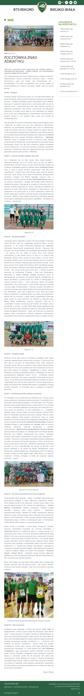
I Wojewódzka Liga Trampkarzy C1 (66, 45)
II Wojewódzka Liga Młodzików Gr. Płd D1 (67, 67)
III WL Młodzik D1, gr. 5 (68, 74)
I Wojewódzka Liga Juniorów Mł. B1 (66, 37)
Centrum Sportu (20, 687)
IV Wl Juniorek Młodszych (69, 91)
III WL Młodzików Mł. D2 (68, 79)
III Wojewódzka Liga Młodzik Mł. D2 (67, 85)
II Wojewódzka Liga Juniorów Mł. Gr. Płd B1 (68, 60)
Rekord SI (8, 687)
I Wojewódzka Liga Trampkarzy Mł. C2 (66, 52)
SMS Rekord (33, 687)
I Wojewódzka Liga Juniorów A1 (66, 30)
